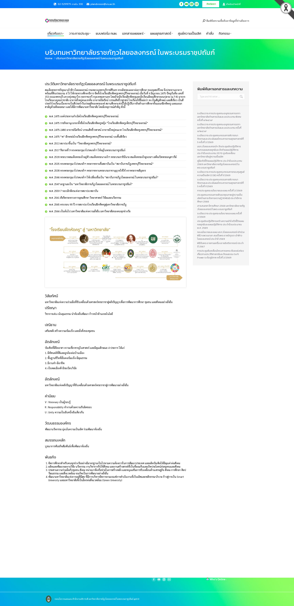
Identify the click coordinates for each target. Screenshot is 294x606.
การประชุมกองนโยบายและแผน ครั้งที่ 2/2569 (219, 190)
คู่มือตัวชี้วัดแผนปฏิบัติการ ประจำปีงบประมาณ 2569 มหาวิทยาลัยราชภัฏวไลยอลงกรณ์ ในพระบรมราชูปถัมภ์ (219, 164)
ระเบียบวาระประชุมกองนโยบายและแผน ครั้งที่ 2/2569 (219, 215)
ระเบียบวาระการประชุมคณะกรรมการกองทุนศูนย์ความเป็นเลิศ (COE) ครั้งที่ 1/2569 (220, 173)
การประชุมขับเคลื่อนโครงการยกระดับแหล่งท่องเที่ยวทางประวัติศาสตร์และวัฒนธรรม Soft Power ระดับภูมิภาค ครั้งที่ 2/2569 (220, 254)
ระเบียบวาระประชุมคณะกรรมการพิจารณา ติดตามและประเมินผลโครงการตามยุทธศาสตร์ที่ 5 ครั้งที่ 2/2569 (220, 139)
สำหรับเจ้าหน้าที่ (233, 4)
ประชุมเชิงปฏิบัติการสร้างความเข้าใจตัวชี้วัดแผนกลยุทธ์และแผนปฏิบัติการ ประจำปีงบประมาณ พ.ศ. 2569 (220, 225)
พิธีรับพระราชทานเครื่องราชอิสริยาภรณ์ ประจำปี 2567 (220, 245)
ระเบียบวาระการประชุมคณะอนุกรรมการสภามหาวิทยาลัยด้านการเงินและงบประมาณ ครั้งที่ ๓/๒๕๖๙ (219, 128)
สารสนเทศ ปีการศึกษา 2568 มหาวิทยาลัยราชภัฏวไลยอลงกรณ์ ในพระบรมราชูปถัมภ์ (221, 207)
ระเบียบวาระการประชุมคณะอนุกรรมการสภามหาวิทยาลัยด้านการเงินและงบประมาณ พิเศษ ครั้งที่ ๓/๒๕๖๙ (219, 117)
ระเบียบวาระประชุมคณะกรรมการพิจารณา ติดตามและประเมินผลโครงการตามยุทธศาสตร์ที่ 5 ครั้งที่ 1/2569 (220, 183)
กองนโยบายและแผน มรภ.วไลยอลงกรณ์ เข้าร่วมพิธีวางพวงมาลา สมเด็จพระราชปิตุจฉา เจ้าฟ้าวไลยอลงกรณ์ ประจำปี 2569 (220, 236)
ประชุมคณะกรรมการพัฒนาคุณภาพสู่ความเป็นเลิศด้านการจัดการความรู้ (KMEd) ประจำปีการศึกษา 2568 (219, 198)
